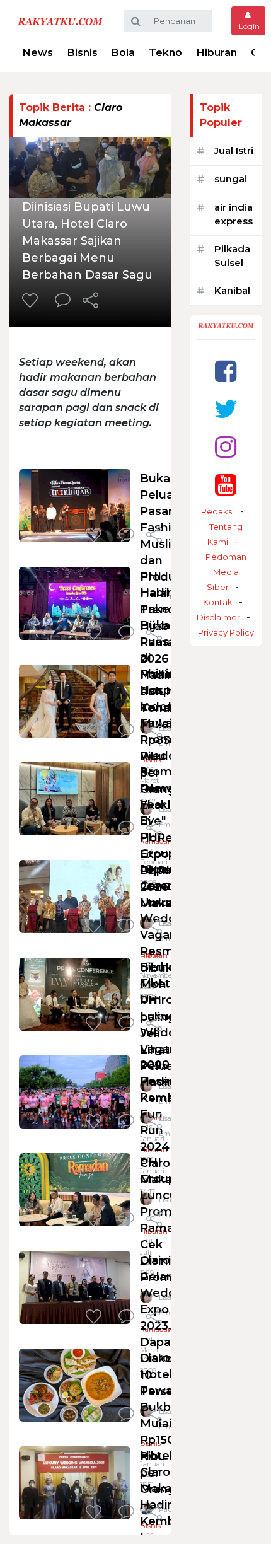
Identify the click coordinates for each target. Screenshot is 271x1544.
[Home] (60, 20)
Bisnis (82, 53)
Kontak (218, 602)
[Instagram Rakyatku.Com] (226, 446)
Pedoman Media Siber (225, 572)
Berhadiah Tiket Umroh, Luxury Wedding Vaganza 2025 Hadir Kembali (170, 1032)
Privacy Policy (226, 632)
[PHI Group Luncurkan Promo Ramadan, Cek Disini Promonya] (74, 1189)
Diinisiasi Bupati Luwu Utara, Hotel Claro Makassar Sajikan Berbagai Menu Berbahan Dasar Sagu (87, 241)
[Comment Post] (63, 301)
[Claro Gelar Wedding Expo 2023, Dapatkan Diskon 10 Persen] (74, 1286)
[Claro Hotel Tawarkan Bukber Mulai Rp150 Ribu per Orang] (74, 1384)
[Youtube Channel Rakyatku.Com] (226, 484)
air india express (233, 214)
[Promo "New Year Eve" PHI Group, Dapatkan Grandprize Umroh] (74, 798)
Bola (123, 53)
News (38, 53)
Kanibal (232, 290)
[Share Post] (90, 301)
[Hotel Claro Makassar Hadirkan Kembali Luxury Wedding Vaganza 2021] (74, 1482)
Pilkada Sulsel (232, 256)
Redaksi (217, 511)
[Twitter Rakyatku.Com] (226, 409)
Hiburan (217, 53)
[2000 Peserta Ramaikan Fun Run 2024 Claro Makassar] (74, 1091)
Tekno (165, 53)
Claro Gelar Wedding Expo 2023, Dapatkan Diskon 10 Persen (168, 1325)
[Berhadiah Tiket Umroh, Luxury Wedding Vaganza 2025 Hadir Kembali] (74, 993)
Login (248, 26)
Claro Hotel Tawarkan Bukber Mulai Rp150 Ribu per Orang (169, 1423)
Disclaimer (218, 617)
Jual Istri (233, 150)
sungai (230, 179)
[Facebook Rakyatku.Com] (226, 371)
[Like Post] (32, 301)
